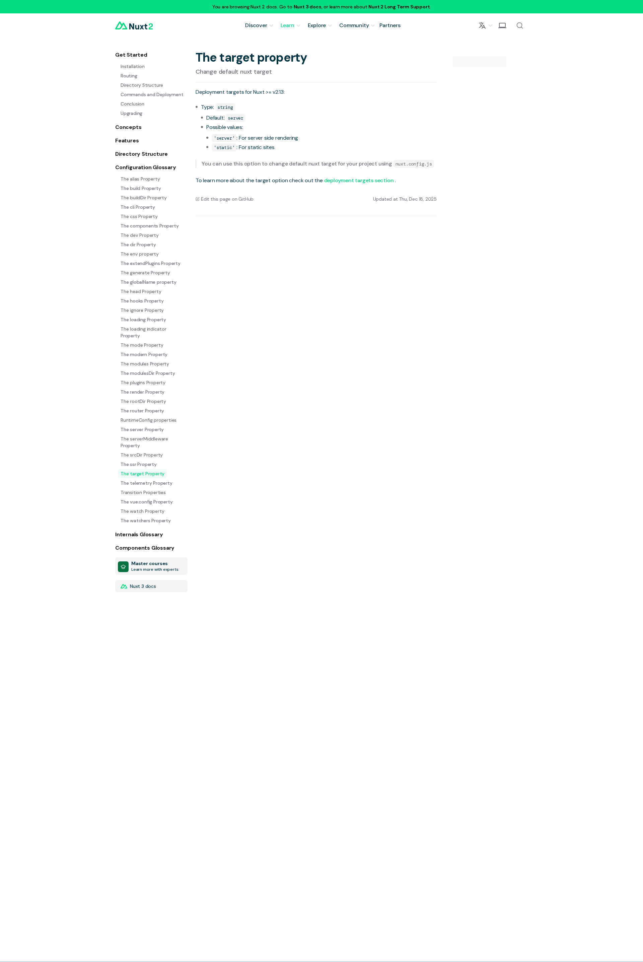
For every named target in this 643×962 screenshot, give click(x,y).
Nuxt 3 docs (308, 7)
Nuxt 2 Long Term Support (399, 7)
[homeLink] (134, 25)
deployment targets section (359, 180)
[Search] (520, 25)
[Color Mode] (502, 25)
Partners (389, 25)
